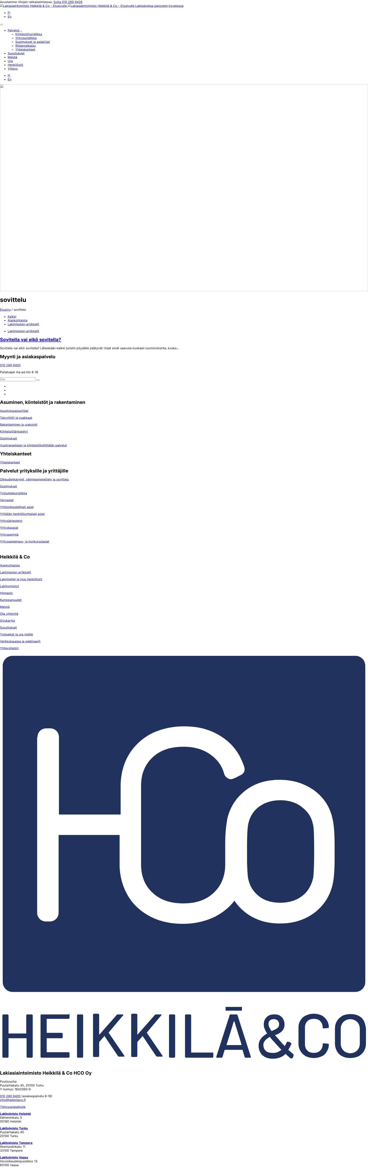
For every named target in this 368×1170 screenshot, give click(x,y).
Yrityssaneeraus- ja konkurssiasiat (24, 541)
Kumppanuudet (11, 600)
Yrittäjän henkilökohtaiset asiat (22, 514)
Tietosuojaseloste (12, 1107)
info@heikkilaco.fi (13, 1100)
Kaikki (12, 316)
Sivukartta (7, 620)
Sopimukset (8, 438)
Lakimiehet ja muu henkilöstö (21, 579)
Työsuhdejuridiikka (13, 493)
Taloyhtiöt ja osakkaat (16, 418)
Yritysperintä (9, 534)
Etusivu (5, 310)
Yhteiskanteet (10, 462)
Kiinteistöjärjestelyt (14, 431)
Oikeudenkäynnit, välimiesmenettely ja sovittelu (34, 479)
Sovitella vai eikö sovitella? (30, 339)
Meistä (5, 607)
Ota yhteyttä (9, 614)
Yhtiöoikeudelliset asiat (17, 507)
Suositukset (8, 627)
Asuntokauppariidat (14, 411)
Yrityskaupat (9, 528)
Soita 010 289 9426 (67, 2)
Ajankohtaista (17, 320)
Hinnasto (6, 593)
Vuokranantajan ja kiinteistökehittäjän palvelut (33, 445)
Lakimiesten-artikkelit (23, 324)
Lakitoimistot (9, 586)
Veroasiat (7, 500)
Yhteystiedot (9, 648)
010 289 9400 (10, 365)
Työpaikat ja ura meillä (16, 634)
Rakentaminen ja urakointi (18, 424)
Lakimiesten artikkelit (15, 572)
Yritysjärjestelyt (11, 521)
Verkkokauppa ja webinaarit (20, 641)
